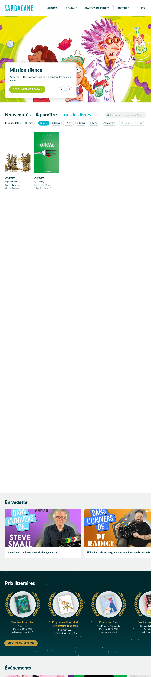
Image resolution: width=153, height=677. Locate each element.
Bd (97, 8)
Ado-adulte (109, 123)
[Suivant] (69, 89)
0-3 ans (56, 123)
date (13, 123)
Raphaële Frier (11, 181)
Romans (71, 8)
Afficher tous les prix (21, 643)
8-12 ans (93, 123)
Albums (52, 8)
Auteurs (123, 8)
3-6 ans (68, 123)
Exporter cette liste (134, 123)
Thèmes (29, 123)
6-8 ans (81, 123)
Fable (43, 123)
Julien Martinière (13, 184)
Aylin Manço (39, 181)
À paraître (46, 114)
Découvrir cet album (27, 89)
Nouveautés (18, 114)
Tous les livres (80, 114)
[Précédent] (62, 89)
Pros (143, 8)
